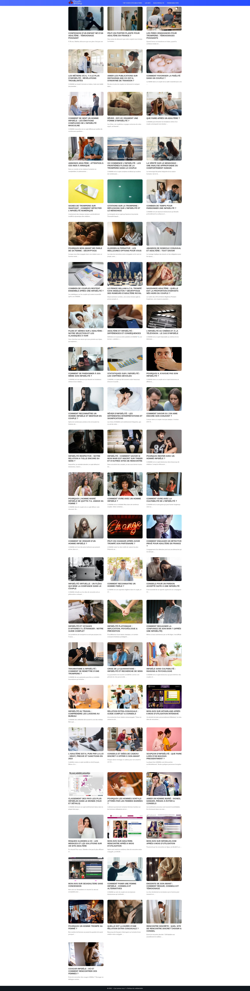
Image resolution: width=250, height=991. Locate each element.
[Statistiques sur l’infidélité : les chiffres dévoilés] (125, 359)
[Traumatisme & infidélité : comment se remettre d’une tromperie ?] (86, 654)
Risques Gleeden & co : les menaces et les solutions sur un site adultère (85, 843)
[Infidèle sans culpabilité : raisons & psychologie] (164, 654)
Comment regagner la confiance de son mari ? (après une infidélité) (163, 628)
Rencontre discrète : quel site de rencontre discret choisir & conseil (163, 928)
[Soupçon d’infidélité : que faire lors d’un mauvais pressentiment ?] (164, 739)
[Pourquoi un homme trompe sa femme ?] (86, 911)
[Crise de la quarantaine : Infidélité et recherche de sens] (125, 654)
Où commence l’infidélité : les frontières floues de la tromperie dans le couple (124, 165)
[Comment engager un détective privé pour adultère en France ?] (164, 526)
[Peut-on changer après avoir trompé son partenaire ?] (125, 526)
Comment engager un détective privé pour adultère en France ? (164, 543)
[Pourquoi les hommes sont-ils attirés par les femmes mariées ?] (125, 784)
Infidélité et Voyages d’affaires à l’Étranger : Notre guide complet (85, 628)
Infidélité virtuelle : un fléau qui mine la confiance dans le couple (85, 586)
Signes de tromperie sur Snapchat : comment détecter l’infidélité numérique (85, 208)
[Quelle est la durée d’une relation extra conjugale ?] (125, 911)
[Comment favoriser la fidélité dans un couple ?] (164, 61)
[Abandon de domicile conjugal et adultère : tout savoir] (164, 234)
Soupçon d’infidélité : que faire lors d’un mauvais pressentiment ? (164, 756)
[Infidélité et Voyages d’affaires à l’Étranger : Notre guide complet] (86, 612)
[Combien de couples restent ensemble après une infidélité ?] (86, 274)
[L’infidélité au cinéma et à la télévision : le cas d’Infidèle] (164, 316)
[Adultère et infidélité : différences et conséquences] (125, 316)
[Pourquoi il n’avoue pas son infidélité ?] (164, 359)
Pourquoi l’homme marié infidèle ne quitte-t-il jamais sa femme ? (85, 501)
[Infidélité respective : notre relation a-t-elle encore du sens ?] (86, 441)
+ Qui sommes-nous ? (119, 988)
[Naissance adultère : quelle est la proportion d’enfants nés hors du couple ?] (164, 274)
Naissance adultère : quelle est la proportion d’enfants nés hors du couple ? (162, 290)
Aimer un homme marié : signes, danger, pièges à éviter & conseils (163, 800)
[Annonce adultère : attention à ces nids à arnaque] (86, 149)
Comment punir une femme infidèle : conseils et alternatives (121, 886)
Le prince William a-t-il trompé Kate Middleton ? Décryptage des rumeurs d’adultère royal (124, 290)
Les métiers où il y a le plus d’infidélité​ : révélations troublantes (83, 78)
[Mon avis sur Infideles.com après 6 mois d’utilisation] (164, 826)
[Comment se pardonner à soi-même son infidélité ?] (86, 359)
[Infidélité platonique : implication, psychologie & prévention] (125, 612)
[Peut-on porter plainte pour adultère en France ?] (125, 19)
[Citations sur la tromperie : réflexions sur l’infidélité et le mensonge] (125, 191)
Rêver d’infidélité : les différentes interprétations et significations (124, 415)
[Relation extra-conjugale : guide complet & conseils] (125, 697)
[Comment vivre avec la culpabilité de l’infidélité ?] (164, 484)
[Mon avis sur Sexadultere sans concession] (86, 869)
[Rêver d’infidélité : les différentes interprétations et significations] (125, 399)
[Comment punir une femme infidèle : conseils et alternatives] (125, 869)
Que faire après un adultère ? (163, 118)
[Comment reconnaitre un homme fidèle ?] (125, 569)
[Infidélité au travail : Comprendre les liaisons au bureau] (86, 697)
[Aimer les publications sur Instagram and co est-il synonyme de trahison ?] (125, 61)
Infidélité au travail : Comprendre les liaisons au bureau (84, 713)
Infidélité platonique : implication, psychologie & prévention (122, 628)
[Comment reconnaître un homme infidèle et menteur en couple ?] (86, 399)
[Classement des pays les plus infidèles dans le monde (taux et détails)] (86, 784)
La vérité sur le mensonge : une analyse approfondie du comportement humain (162, 165)
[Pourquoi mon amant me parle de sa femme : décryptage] (86, 234)
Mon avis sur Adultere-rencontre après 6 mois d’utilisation (120, 843)
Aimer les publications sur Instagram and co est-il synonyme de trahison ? (122, 78)
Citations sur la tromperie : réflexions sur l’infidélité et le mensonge (123, 208)
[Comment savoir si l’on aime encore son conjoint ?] (164, 399)
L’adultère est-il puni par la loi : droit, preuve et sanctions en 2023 (86, 756)
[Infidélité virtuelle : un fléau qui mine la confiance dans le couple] (86, 569)
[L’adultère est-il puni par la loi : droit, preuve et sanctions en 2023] (86, 739)
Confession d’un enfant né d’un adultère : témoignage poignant (85, 35)
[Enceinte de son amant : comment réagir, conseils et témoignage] (164, 869)
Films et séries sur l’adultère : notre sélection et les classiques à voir (85, 333)
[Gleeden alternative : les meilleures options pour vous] (125, 234)
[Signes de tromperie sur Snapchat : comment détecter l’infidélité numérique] (86, 191)
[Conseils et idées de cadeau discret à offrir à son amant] (125, 739)
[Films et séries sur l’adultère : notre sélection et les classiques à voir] (86, 316)
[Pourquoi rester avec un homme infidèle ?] (164, 441)
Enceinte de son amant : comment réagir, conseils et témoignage (162, 886)
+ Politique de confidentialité (134, 988)
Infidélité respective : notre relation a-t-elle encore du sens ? (84, 458)
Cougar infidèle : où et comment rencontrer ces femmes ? (82, 971)
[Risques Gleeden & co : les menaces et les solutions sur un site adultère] (86, 826)
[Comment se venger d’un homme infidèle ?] (86, 526)
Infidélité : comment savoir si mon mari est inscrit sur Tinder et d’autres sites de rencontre (124, 458)
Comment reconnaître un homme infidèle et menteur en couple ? (85, 415)
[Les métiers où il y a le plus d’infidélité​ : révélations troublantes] (86, 61)
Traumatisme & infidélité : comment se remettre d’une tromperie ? (83, 671)
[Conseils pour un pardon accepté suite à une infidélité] (164, 569)
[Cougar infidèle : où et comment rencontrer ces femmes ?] (86, 954)
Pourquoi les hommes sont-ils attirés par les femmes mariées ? (125, 800)
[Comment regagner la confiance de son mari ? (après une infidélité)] (164, 612)
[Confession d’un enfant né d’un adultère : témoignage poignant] (86, 19)
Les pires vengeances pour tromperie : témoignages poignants (161, 35)
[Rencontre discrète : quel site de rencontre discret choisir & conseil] (164, 911)
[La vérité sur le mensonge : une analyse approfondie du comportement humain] (164, 149)
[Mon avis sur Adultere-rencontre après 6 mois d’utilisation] (125, 826)
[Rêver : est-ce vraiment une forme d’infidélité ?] (125, 104)
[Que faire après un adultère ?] (164, 104)
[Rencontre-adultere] (75, 3)
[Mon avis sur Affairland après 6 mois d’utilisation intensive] (164, 697)
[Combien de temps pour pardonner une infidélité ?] (164, 191)
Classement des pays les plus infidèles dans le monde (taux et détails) (85, 800)
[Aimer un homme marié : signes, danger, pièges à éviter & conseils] (164, 784)
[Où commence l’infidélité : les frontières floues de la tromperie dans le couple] (125, 149)
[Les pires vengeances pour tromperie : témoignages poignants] (164, 19)
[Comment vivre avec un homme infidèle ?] (125, 484)
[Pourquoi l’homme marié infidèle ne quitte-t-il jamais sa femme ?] (86, 484)
